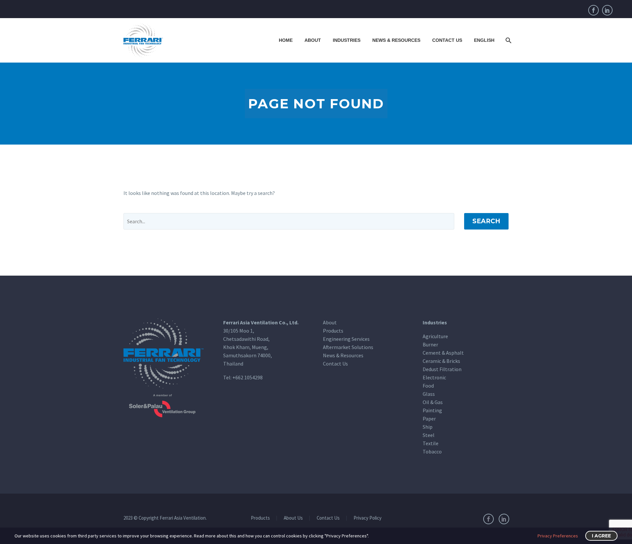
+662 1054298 (247, 377)
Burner (430, 344)
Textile (430, 443)
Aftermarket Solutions (348, 347)
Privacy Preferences (558, 536)
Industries (346, 40)
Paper (429, 418)
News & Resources (396, 40)
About (312, 40)
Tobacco (432, 451)
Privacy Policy (368, 518)
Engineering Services (346, 339)
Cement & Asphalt (443, 352)
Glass (429, 394)
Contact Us (447, 40)
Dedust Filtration (442, 369)
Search (486, 221)
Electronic (434, 377)
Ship (428, 426)
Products (333, 330)
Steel (428, 435)
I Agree (601, 536)
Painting (432, 410)
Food (428, 385)
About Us (293, 518)
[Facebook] (593, 10)
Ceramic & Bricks (441, 361)
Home (286, 40)
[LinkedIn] (607, 10)
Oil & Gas (433, 402)
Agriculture (435, 336)
